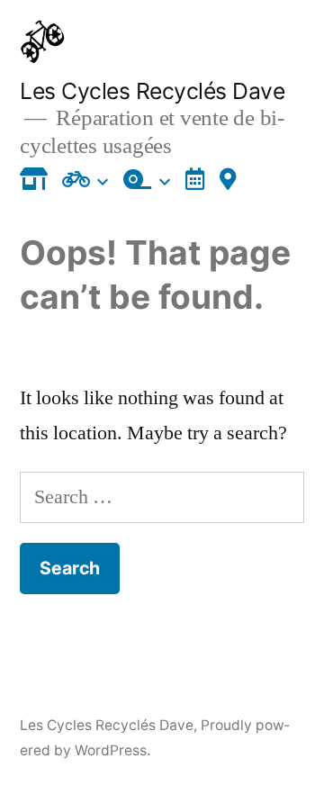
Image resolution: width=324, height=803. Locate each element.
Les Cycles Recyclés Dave (152, 90)
